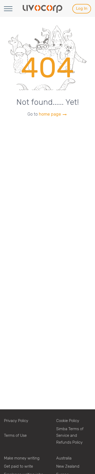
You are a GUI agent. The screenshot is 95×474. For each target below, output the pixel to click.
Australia (64, 458)
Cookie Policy (67, 420)
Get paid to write (18, 466)
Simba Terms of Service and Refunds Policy (69, 435)
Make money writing (22, 458)
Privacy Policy (16, 420)
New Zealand (67, 466)
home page (50, 114)
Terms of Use (15, 435)
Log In (81, 8)
